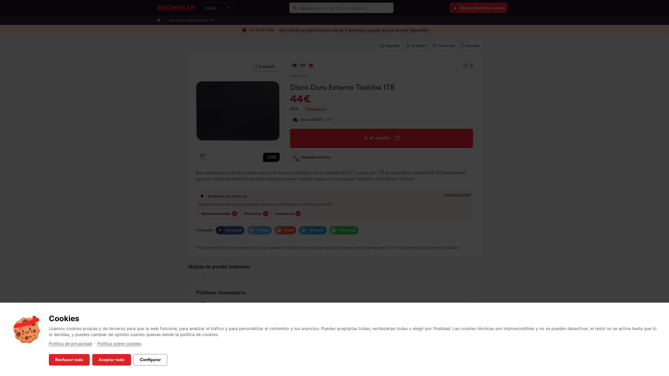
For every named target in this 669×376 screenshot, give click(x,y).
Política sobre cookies (119, 343)
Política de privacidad (70, 343)
